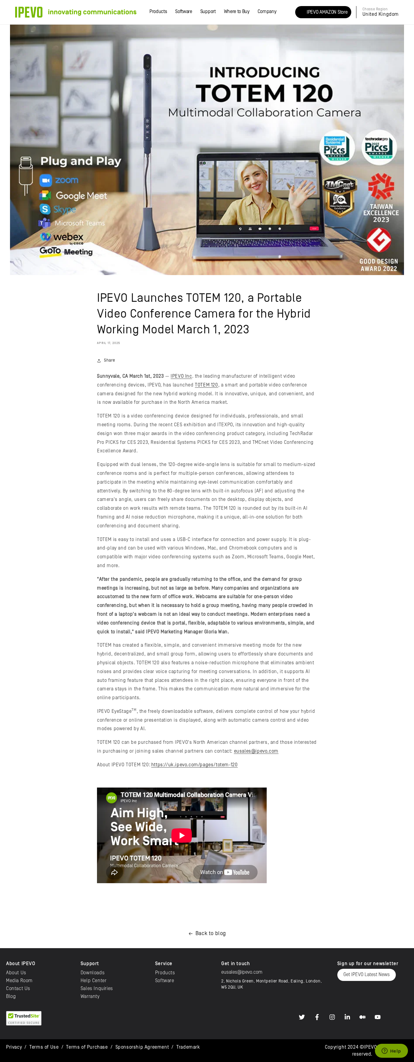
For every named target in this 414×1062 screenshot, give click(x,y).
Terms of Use (43, 1047)
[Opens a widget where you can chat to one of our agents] (391, 1051)
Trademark (188, 1047)
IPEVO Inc (181, 376)
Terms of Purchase (87, 1047)
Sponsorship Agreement (142, 1047)
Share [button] (109, 360)
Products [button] (158, 11)
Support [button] (208, 11)
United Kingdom (380, 14)
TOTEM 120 (206, 385)
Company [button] (267, 11)
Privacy (14, 1047)
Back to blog (210, 933)
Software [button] (183, 11)
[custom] (302, 1017)
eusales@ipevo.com (256, 751)
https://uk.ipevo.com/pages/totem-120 (194, 765)
